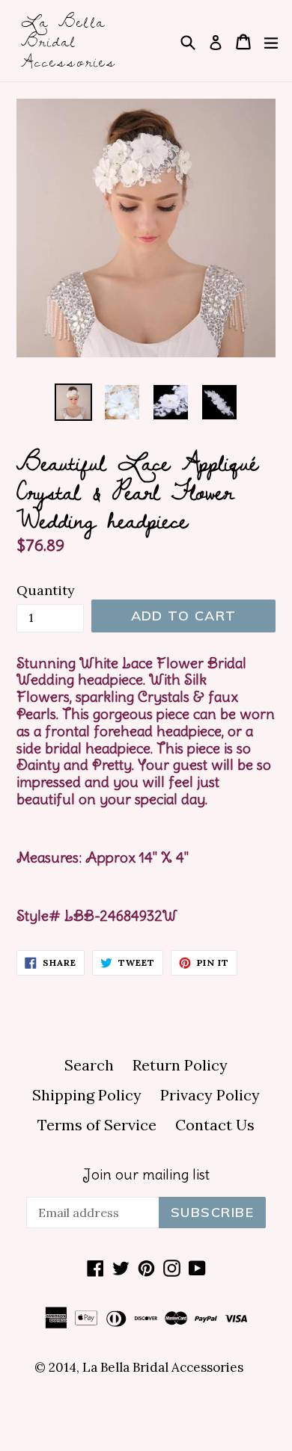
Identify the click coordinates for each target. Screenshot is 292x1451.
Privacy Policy (210, 1094)
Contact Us (215, 1124)
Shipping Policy (87, 1094)
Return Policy (180, 1065)
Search (89, 1065)
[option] (73, 402)
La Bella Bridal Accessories (69, 40)
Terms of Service (96, 1124)
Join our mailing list (146, 1174)
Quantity (45, 590)
